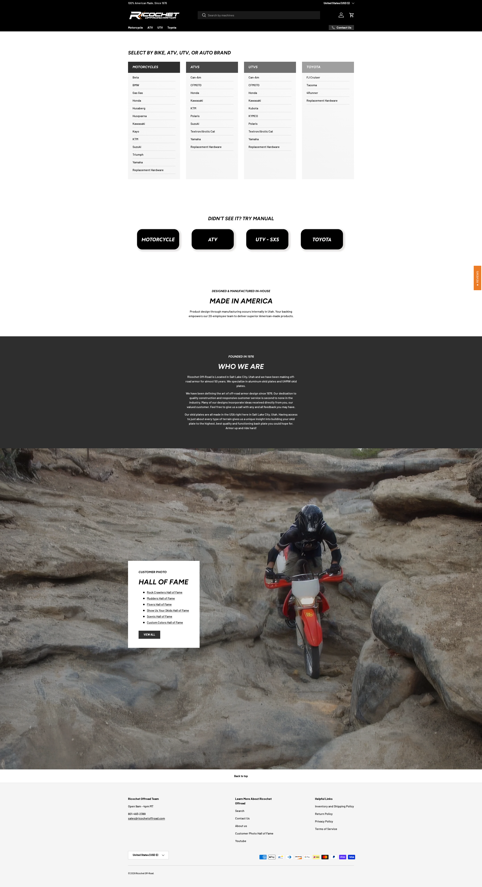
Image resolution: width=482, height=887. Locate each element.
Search (239, 810)
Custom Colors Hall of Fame (319, 519)
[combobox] (259, 15)
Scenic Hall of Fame (314, 513)
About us (241, 826)
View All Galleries (310, 534)
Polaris (195, 116)
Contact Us (242, 818)
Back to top (241, 776)
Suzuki (137, 146)
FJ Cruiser (313, 77)
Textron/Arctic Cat (203, 131)
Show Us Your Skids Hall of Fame (322, 507)
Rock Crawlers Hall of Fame (319, 488)
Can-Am (196, 77)
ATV (150, 27)
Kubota (253, 108)
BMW (136, 85)
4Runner (312, 92)
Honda (137, 100)
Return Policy (324, 813)
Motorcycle (135, 27)
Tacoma (312, 85)
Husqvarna (140, 116)
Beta (136, 77)
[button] (352, 15)
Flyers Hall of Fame (313, 501)
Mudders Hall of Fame (315, 494)
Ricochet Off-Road (145, 873)
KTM (135, 139)
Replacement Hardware (148, 170)
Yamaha (138, 162)
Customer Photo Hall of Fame (254, 833)
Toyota (171, 27)
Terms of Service (326, 829)
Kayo (136, 131)
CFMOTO (196, 85)
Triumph (138, 154)
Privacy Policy (324, 821)
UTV (160, 27)
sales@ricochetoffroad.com (146, 818)
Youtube (240, 841)
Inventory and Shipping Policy (334, 806)
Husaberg (139, 108)
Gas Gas (138, 92)
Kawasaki (139, 123)
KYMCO (253, 116)
